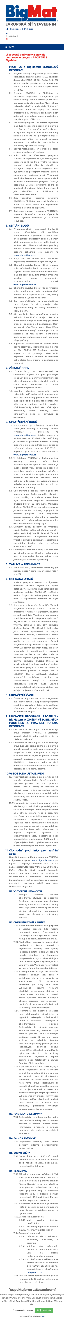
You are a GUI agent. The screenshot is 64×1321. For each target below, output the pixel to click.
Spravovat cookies (23, 1310)
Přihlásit (28, 29)
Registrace (15, 29)
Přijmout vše (44, 1310)
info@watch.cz (34, 1272)
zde (42, 1316)
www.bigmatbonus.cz (25, 255)
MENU (10, 47)
